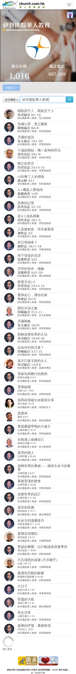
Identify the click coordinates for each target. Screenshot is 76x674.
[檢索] (69, 99)
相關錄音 (10, 87)
